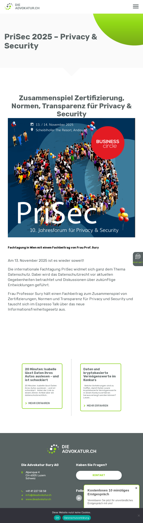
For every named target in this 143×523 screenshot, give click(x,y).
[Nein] (138, 515)
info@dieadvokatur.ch (38, 495)
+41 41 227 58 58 (36, 491)
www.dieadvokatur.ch (38, 499)
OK (57, 517)
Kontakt (99, 475)
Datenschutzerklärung (76, 517)
